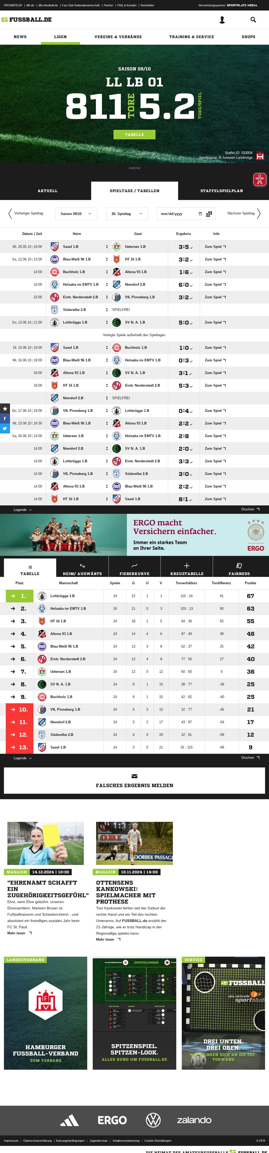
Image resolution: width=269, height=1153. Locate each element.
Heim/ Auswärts (82, 574)
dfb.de (30, 5)
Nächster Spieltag (241, 213)
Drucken (247, 509)
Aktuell (48, 191)
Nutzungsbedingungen (70, 1140)
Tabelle (134, 134)
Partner (108, 5)
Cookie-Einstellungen (157, 1140)
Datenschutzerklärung (37, 1140)
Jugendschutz (99, 1140)
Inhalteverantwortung (126, 1140)
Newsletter (147, 5)
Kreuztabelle (187, 574)
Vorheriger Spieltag (28, 213)
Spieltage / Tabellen (134, 191)
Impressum (11, 1140)
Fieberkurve (134, 574)
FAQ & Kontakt (126, 5)
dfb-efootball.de (48, 5)
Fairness (239, 574)
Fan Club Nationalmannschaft (81, 5)
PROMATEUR (13, 5)
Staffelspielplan (221, 191)
